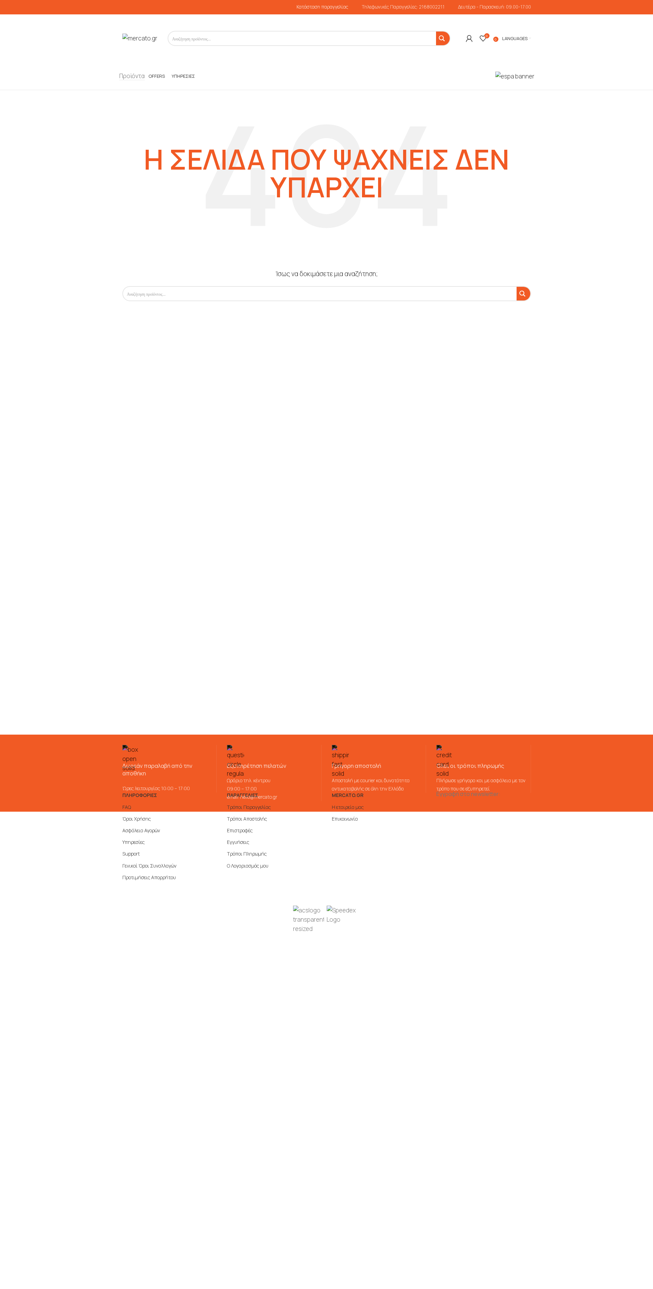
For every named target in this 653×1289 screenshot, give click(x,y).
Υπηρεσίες (133, 842)
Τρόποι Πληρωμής (247, 853)
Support (131, 853)
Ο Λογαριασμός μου (247, 865)
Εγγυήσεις (238, 842)
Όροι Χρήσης (136, 818)
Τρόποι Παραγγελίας (249, 807)
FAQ (126, 807)
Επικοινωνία (345, 818)
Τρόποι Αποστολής (247, 818)
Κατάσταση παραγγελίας (322, 7)
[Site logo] (139, 38)
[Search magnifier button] (443, 38)
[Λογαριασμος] (469, 38)
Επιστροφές (240, 830)
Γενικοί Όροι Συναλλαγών (149, 865)
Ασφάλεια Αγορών (141, 830)
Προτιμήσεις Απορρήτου (149, 877)
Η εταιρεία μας (348, 807)
